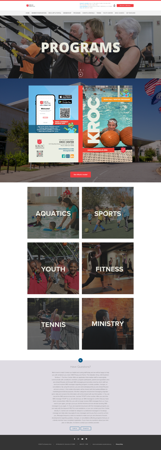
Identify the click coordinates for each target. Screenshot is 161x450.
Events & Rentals (88, 13)
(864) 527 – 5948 (84, 444)
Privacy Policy (119, 444)
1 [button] (78, 70)
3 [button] (83, 70)
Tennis (99, 13)
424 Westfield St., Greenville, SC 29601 (65, 444)
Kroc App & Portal (55, 13)
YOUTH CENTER (108, 13)
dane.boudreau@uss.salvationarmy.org (102, 444)
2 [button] (80, 70)
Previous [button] (4, 47)
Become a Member (125, 5)
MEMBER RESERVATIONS (39, 13)
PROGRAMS (76, 13)
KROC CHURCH (119, 13)
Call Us (74, 428)
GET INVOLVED (130, 13)
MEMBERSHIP (67, 13)
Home (27, 13)
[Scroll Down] (80, 74)
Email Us (86, 428)
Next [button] (156, 47)
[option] (80, 47)
